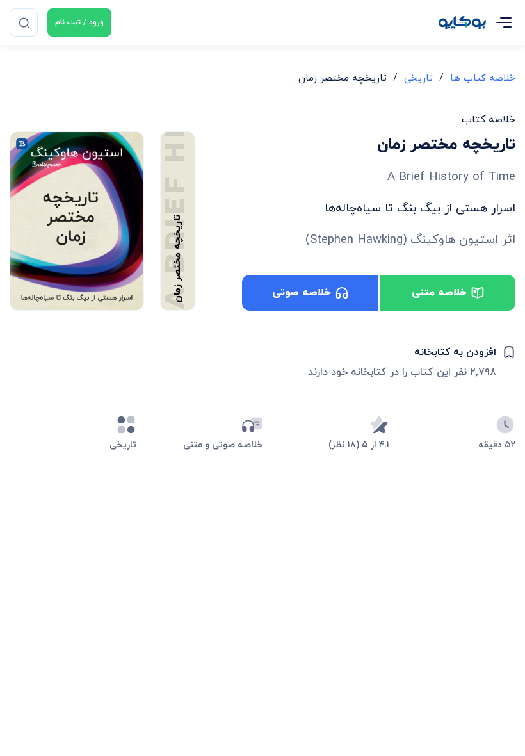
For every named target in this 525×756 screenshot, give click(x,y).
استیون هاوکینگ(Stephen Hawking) (401, 239)
